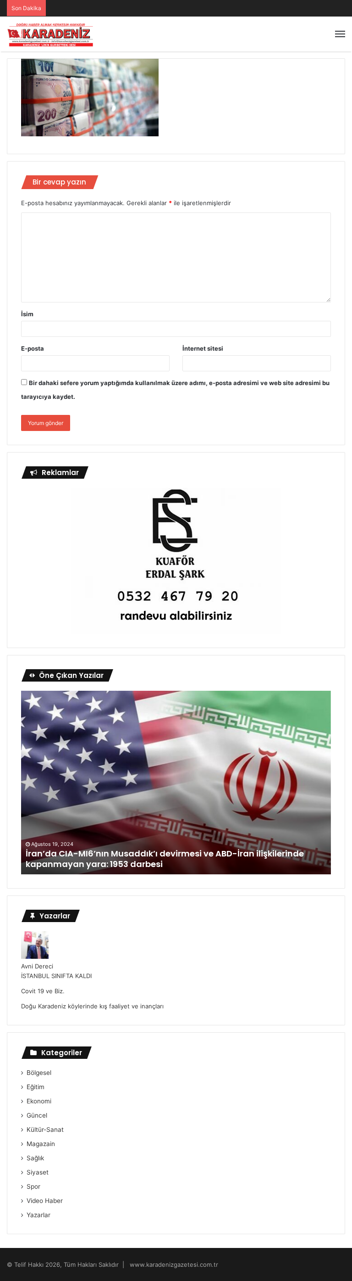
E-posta (32, 348)
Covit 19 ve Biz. (43, 991)
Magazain (41, 1143)
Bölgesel (39, 1072)
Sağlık (35, 1158)
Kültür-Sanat (45, 1129)
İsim (27, 314)
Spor (33, 1186)
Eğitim (35, 1087)
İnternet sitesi (202, 348)
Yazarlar (38, 1215)
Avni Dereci (37, 966)
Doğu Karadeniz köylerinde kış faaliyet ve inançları (92, 1006)
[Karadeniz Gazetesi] (50, 34)
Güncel (37, 1115)
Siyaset (38, 1172)
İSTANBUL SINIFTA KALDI (56, 975)
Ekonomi (39, 1101)
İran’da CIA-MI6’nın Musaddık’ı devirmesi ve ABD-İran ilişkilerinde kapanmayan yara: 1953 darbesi (165, 859)
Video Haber (45, 1200)
